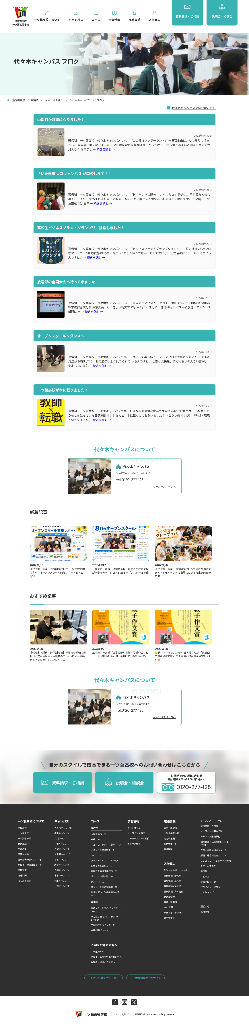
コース (95, 821)
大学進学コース (98, 834)
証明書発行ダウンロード (30, 859)
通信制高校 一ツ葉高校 (25, 100)
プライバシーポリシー (211, 887)
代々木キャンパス (80, 100)
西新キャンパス (62, 864)
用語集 (204, 871)
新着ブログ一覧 (208, 881)
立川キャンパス (62, 838)
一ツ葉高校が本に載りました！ (62, 390)
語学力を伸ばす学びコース (104, 871)
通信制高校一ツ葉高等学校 (20, 22)
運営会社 (205, 906)
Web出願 (168, 907)
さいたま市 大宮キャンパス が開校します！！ (74, 173)
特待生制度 (169, 896)
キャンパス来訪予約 (210, 836)
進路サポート (170, 843)
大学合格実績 (170, 827)
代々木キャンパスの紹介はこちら (194, 108)
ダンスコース (97, 881)
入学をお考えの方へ (104, 945)
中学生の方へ (97, 951)
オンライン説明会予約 (211, 831)
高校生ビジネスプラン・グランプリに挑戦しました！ (80, 227)
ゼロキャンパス (62, 885)
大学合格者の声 (171, 833)
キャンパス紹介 (54, 100)
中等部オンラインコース (103, 924)
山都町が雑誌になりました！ (61, 119)
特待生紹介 (23, 843)
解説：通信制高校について (214, 855)
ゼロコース (96, 855)
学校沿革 (22, 870)
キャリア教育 (134, 843)
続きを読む (106, 149)
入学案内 (170, 863)
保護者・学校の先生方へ (103, 962)
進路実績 (170, 821)
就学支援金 (169, 917)
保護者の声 (23, 854)
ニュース (205, 876)
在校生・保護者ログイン (30, 864)
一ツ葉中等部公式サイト (145, 978)
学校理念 (22, 827)
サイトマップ (207, 892)
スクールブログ (208, 865)
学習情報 (133, 821)
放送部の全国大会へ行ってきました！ (68, 281)
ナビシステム (134, 827)
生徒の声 (22, 848)
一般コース (96, 839)
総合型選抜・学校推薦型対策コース (106, 894)
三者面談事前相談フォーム (214, 850)
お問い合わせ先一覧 (103, 978)
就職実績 (168, 848)
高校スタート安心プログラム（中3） (105, 910)
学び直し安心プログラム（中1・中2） (105, 918)
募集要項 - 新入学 (172, 875)
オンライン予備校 (136, 833)
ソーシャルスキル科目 (138, 838)
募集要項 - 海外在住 (173, 891)
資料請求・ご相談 (209, 825)
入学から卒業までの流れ (176, 870)
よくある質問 (24, 880)
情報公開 (22, 875)
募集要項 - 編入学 (172, 886)
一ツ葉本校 (23, 833)
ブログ (100, 100)
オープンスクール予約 (211, 820)
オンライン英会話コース (103, 876)
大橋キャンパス (62, 870)
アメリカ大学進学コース (103, 849)
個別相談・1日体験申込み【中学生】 (215, 843)
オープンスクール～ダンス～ (60, 335)
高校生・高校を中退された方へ (106, 956)
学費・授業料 (170, 901)
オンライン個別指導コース (104, 886)
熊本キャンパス (62, 880)
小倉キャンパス (62, 875)
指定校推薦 (169, 838)
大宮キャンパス (62, 848)
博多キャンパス (62, 859)
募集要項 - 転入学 (172, 880)
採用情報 (205, 911)
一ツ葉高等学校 (95, 1014)
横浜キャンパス (62, 833)
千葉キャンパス (62, 843)
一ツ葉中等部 (24, 838)
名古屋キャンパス (63, 854)
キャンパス (61, 821)
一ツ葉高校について (31, 821)
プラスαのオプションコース (104, 860)
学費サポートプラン (174, 912)
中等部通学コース (99, 930)
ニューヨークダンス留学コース (106, 844)
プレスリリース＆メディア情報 (216, 860)
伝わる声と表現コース (102, 865)
